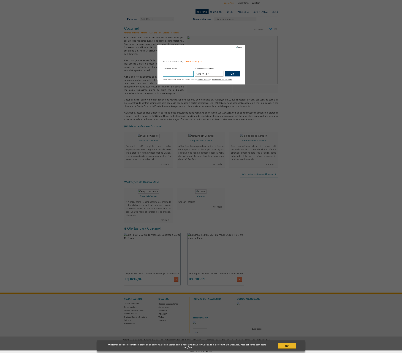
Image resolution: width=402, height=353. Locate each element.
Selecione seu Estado (204, 69)
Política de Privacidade (200, 344)
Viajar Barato (180, 52)
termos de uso (204, 80)
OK (287, 346)
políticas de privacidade (222, 80)
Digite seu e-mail (170, 68)
